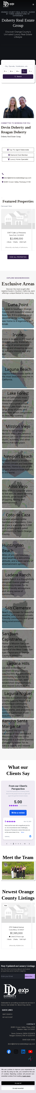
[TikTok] (30, 1058)
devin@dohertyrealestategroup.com (17, 178)
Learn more (26, 1076)
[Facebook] (8, 1051)
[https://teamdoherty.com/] (8, 4)
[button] (33, 4)
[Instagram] (16, 1051)
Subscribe (28, 976)
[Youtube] (30, 1051)
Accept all (18, 1083)
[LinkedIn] (23, 1051)
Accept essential (18, 1088)
